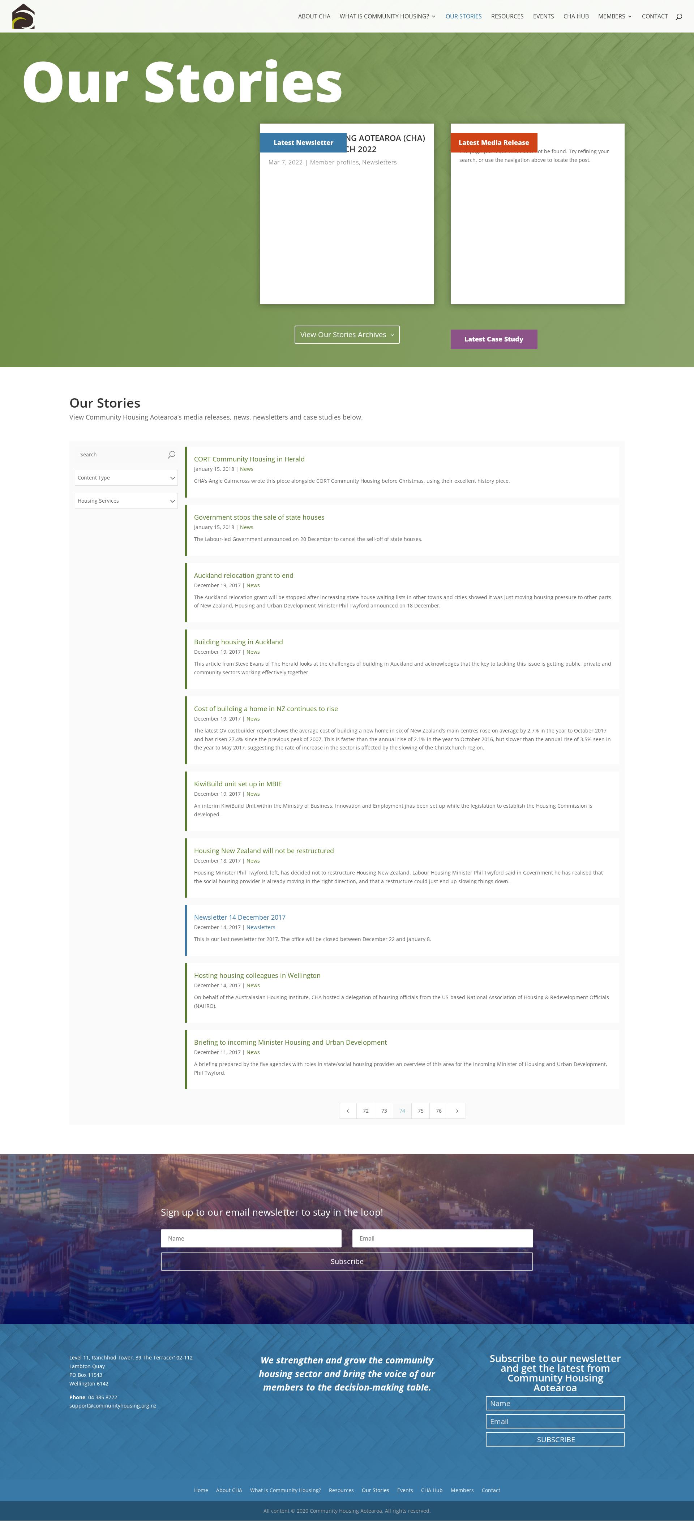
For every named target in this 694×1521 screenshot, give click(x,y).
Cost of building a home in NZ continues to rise (266, 708)
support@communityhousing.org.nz (113, 1405)
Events (543, 17)
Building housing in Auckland (238, 641)
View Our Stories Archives (343, 334)
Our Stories (464, 17)
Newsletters (379, 162)
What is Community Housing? (384, 17)
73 (384, 1110)
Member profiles (334, 162)
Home (201, 1490)
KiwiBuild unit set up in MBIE (238, 783)
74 (402, 1110)
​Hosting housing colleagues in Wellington (257, 975)
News (246, 468)
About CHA (314, 17)
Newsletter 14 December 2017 (240, 917)
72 (366, 1110)
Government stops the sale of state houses (259, 517)
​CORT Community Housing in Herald (249, 459)
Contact (655, 17)
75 (421, 1110)
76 (439, 1110)
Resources (507, 17)
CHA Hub (576, 17)
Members (611, 17)
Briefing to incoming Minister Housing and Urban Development (290, 1042)
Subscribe (556, 1439)
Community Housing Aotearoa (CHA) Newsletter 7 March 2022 (347, 143)
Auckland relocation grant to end (244, 575)
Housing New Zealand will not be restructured (264, 850)
